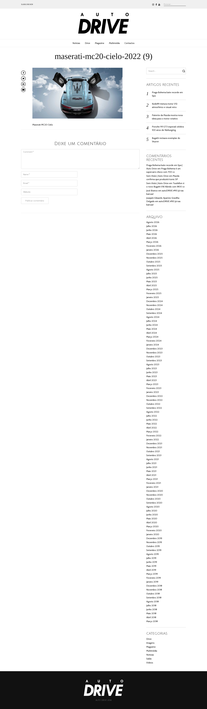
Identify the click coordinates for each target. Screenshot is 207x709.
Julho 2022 (151, 415)
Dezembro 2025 (154, 253)
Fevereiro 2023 (153, 388)
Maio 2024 (151, 329)
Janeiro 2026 (152, 250)
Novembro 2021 (154, 447)
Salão (149, 658)
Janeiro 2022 (152, 439)
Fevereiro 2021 (153, 483)
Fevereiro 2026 (153, 246)
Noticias (76, 43)
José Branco (152, 190)
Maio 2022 (151, 423)
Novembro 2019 (154, 542)
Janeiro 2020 (152, 534)
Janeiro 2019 (152, 581)
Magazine (99, 43)
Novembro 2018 (154, 589)
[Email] (23, 89)
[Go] (184, 71)
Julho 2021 (151, 463)
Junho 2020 (152, 514)
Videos (149, 662)
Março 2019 (152, 574)
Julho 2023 (151, 368)
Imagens (150, 643)
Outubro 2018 (153, 593)
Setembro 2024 (154, 313)
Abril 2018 (151, 617)
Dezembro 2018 (154, 585)
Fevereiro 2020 (154, 530)
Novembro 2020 (154, 495)
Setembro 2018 (153, 597)
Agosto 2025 (152, 269)
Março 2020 (152, 526)
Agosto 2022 (152, 412)
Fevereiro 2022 (153, 435)
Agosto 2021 (152, 459)
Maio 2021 (151, 471)
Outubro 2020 (153, 498)
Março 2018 (152, 621)
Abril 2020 (151, 522)
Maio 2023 (151, 376)
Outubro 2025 (153, 261)
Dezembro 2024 (154, 301)
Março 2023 (152, 384)
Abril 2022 (151, 427)
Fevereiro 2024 (153, 340)
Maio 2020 (151, 518)
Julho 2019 (151, 558)
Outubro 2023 (153, 356)
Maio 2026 (151, 234)
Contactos (129, 43)
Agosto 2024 (152, 317)
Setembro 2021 (153, 455)
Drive (87, 43)
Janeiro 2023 (152, 392)
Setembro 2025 (154, 265)
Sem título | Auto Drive (157, 176)
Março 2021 (152, 479)
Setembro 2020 (154, 502)
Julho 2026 (151, 226)
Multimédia (114, 43)
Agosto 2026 (152, 222)
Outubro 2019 (153, 546)
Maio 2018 (151, 613)
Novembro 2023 (154, 352)
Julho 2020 (151, 510)
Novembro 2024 (154, 305)
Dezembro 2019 (154, 538)
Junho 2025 (152, 277)
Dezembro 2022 (154, 396)
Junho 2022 (152, 419)
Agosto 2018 (152, 601)
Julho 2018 (151, 605)
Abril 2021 (151, 475)
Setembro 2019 (153, 550)
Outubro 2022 (153, 404)
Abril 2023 (151, 380)
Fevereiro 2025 (153, 293)
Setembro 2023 (154, 360)
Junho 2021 (151, 467)
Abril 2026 (151, 238)
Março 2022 (152, 431)
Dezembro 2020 (154, 491)
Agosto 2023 (152, 364)
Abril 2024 (151, 332)
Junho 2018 (151, 609)
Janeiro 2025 (152, 297)
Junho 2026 (152, 230)
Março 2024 (152, 336)
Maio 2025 (151, 281)
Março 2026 (152, 242)
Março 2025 (152, 289)
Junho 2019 (151, 562)
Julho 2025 (151, 273)
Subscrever (27, 4)
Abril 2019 (151, 570)
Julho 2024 (151, 321)
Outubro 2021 (153, 451)
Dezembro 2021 (154, 443)
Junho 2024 (152, 325)
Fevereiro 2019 (153, 577)
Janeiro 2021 (152, 487)
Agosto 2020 (153, 506)
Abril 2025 (151, 285)
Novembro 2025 (154, 257)
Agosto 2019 (152, 554)
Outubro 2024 (153, 309)
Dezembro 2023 (154, 348)
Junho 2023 (151, 372)
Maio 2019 (151, 566)
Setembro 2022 (154, 408)
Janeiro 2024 (152, 344)
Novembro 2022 (154, 400)
